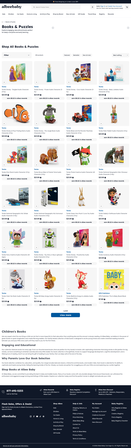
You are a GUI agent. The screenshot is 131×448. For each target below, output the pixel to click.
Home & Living (58, 418)
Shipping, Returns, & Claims (80, 409)
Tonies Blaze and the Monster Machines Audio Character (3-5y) (79, 132)
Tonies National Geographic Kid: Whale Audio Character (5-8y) (15, 214)
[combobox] (55, 7)
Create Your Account (115, 6)
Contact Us (76, 424)
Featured (67, 55)
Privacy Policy (77, 435)
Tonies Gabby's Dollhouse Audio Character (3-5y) (113, 214)
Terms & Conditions (79, 439)
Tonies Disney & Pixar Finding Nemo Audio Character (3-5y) (16, 132)
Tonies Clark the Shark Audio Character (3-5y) (16, 297)
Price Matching (78, 417)
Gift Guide (56, 433)
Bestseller (76, 55)
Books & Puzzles (10, 22)
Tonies (4, 87)
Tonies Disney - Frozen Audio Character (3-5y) (48, 91)
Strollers (56, 411)
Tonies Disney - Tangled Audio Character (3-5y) (15, 91)
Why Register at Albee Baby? (119, 409)
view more (65, 315)
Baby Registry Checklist (120, 421)
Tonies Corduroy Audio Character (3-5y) (112, 255)
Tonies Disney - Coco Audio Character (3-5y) (80, 91)
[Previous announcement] (2, 1)
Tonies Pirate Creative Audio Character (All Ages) (80, 173)
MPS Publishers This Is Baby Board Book (112, 296)
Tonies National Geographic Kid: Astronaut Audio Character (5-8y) (48, 214)
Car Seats (56, 415)
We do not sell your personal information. (15, 446)
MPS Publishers (104, 293)
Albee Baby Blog (78, 421)
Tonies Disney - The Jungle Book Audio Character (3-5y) (47, 132)
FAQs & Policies (78, 413)
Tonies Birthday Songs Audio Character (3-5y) (48, 297)
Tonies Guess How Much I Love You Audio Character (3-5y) (80, 214)
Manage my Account (99, 411)
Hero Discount (97, 422)
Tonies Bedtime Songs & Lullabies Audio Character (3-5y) (79, 297)
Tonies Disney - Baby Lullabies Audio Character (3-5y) (111, 91)
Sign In (103, 6)
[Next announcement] (129, 1)
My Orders (95, 408)
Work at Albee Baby (79, 431)
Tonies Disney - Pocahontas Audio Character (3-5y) (77, 256)
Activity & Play (58, 422)
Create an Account (98, 415)
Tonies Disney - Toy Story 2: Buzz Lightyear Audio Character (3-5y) (48, 256)
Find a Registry (117, 417)
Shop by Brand (58, 426)
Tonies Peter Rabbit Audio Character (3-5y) (113, 131)
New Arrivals (87, 55)
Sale (54, 408)
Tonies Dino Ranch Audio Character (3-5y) (16, 172)
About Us (76, 428)
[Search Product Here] (34, 7)
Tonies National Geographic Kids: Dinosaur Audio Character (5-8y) (113, 173)
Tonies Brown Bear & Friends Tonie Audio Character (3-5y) (47, 173)
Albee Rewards (97, 418)
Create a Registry (117, 413)
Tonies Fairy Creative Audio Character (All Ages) (16, 256)
